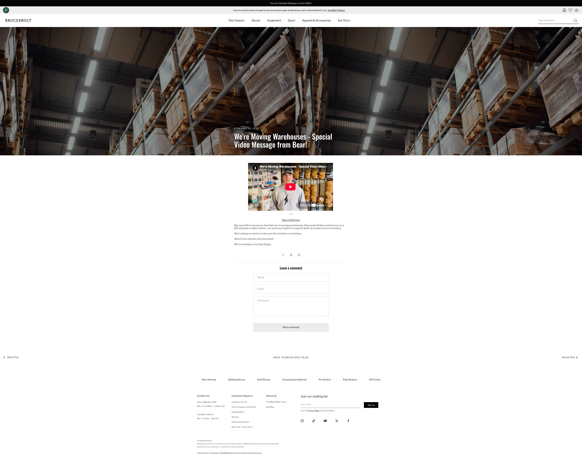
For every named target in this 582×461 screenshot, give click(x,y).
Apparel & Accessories (316, 20)
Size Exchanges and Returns (244, 407)
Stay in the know (291, 220)
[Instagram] (302, 420)
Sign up (371, 405)
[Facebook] (348, 420)
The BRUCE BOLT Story (276, 402)
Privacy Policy (314, 410)
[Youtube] (325, 420)
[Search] (575, 20)
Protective (325, 379)
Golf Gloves (263, 379)
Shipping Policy (238, 412)
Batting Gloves (236, 379)
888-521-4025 (209, 402)
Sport (291, 20)
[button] (564, 10)
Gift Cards (374, 379)
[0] (570, 10)
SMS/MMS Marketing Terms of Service (233, 453)
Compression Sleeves (294, 379)
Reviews (235, 417)
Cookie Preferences (255, 453)
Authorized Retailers (240, 422)
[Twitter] (336, 420)
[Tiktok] (313, 420)
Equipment (274, 20)
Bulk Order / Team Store (242, 427)
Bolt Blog (270, 407)
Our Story (344, 20)
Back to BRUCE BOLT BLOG (291, 357)
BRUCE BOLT (207, 441)
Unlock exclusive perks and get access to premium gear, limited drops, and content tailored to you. (289, 10)
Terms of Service (203, 453)
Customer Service (239, 402)
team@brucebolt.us (205, 414)
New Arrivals (209, 379)
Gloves (256, 20)
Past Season (237, 20)
